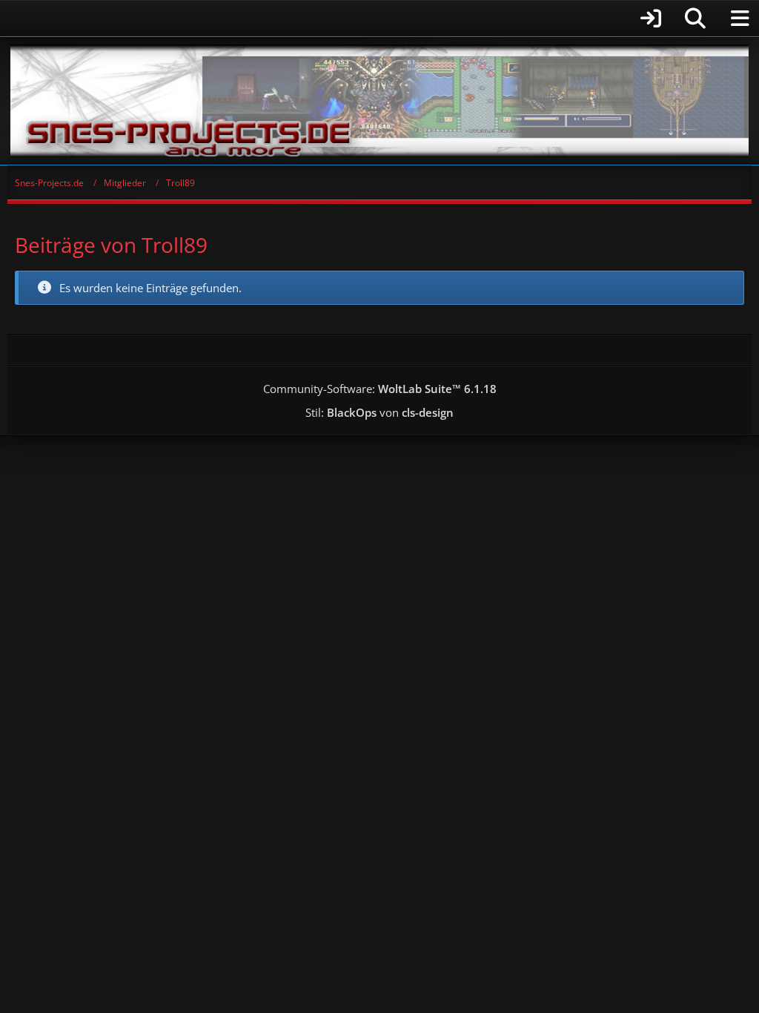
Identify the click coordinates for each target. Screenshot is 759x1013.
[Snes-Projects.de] (379, 100)
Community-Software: (380, 388)
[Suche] (695, 18)
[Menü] (740, 18)
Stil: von (379, 412)
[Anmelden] (338, 18)
